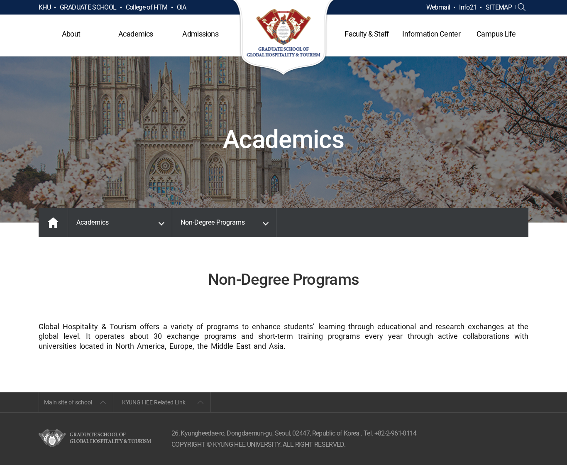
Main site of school (68, 402)
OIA (181, 7)
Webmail (438, 7)
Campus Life (496, 33)
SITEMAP (499, 7)
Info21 (468, 7)
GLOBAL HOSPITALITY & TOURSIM (284, 38)
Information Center (431, 33)
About (71, 33)
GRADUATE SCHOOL (88, 7)
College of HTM (147, 7)
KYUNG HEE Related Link (154, 402)
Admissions (200, 33)
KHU (45, 7)
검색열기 (521, 7)
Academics (135, 33)
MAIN (53, 222)
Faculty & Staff (367, 33)
